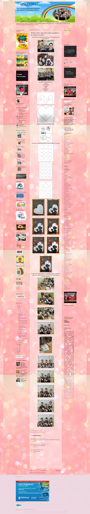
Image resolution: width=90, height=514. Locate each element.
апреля (19, 310)
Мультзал (65, 159)
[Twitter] (71, 62)
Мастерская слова (67, 387)
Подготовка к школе (67, 260)
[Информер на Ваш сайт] (66, 59)
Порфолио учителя (70, 343)
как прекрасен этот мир (67, 205)
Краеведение (66, 209)
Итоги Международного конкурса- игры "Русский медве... (22, 327)
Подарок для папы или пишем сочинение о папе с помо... (22, 321)
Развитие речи (66, 363)
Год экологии (66, 187)
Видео (71, 379)
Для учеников (66, 195)
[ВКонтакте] (70, 62)
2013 (18, 351)
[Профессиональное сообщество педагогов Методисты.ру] (25, 509)
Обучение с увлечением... (21, 139)
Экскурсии (65, 358)
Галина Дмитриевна (20, 103)
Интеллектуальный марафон (68, 204)
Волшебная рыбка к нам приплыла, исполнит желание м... (21, 315)
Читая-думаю (66, 284)
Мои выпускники (66, 220)
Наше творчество (39, 432)
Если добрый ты (66, 200)
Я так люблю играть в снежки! (22, 338)
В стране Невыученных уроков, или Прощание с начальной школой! (24, 155)
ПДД (64, 257)
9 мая (71, 350)
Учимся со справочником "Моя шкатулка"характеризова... (22, 323)
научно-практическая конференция (67, 232)
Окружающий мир (67, 249)
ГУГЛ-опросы (66, 189)
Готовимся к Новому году (68, 188)
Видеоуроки (66, 158)
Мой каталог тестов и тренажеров (67, 163)
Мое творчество (66, 217)
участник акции (69, 81)
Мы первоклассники (67, 230)
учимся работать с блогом (68, 281)
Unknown (34, 438)
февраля (19, 313)
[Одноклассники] (72, 62)
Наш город (65, 141)
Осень (65, 252)
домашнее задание (67, 196)
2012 (18, 353)
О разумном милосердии (23, 134)
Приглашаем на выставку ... (24, 167)
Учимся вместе (66, 277)
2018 (18, 344)
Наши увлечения (66, 244)
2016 (18, 347)
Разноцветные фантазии (21, 166)
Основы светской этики (67, 253)
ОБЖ (65, 247)
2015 (18, 348)
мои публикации (66, 221)
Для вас (65, 192)
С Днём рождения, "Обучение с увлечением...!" (24, 141)
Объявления (66, 248)
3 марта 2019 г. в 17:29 (39, 449)
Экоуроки (65, 285)
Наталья (34, 449)
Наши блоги (71, 396)
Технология (44, 432)
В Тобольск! (23, 147)
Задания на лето (66, 201)
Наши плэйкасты (66, 241)
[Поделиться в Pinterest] (48, 430)
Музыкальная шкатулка (67, 225)
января (19, 342)
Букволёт (18, 159)
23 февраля (66, 171)
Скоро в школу (66, 145)
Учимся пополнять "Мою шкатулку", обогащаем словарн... (22, 336)
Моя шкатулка (66, 224)
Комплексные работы (67, 207)
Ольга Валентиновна (36, 444)
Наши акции (66, 148)
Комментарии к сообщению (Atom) (40, 472)
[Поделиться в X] (46, 430)
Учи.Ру (65, 276)
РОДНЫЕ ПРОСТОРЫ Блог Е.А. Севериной (21, 133)
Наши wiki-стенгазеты (67, 245)
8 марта (35, 432)
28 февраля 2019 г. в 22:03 (41, 438)
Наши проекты (66, 149)
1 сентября (65, 395)
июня (19, 307)
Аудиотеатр (66, 175)
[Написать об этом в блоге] (45, 430)
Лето (68, 395)
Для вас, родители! (67, 144)
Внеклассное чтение (67, 184)
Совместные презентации (68, 272)
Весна (65, 180)
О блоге (65, 140)
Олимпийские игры (67, 251)
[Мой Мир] (64, 63)
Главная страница (46, 470)
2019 (18, 306)
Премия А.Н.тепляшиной (68, 264)
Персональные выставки (68, 259)
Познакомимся (66, 137)
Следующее (32, 470)
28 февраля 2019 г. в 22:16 (45, 444)
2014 (18, 350)
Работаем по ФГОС (67, 265)
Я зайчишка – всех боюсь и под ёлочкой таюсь (22, 340)
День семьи (22, 362)
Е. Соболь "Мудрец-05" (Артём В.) (23, 161)
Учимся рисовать (70, 344)
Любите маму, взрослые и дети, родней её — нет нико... (22, 318)
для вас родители (69, 332)
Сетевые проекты (66, 269)
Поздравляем (66, 261)
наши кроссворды (67, 240)
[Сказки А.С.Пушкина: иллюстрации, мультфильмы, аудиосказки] (19, 284)
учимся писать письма (67, 280)
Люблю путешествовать (68, 213)
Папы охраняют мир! (21, 331)
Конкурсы (65, 208)
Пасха (65, 256)
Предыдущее (59, 470)
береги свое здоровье (67, 176)
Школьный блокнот (20, 146)
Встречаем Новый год (68, 352)
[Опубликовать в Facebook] (47, 430)
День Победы (66, 191)
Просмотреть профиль (19, 104)
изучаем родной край (67, 203)
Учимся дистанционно (68, 357)
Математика (66, 216)
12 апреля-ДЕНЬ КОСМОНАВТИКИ (67, 169)
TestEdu (65, 289)
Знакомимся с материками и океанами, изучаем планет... (23, 333)
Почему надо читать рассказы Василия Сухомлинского (23, 371)
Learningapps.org (66, 288)
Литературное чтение (67, 212)
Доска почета (66, 152)
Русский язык (66, 268)
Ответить (34, 446)
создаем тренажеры (67, 273)
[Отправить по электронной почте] (44, 430)
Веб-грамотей (66, 179)
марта (19, 311)
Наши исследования (67, 239)
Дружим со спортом (67, 199)
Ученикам (65, 155)
